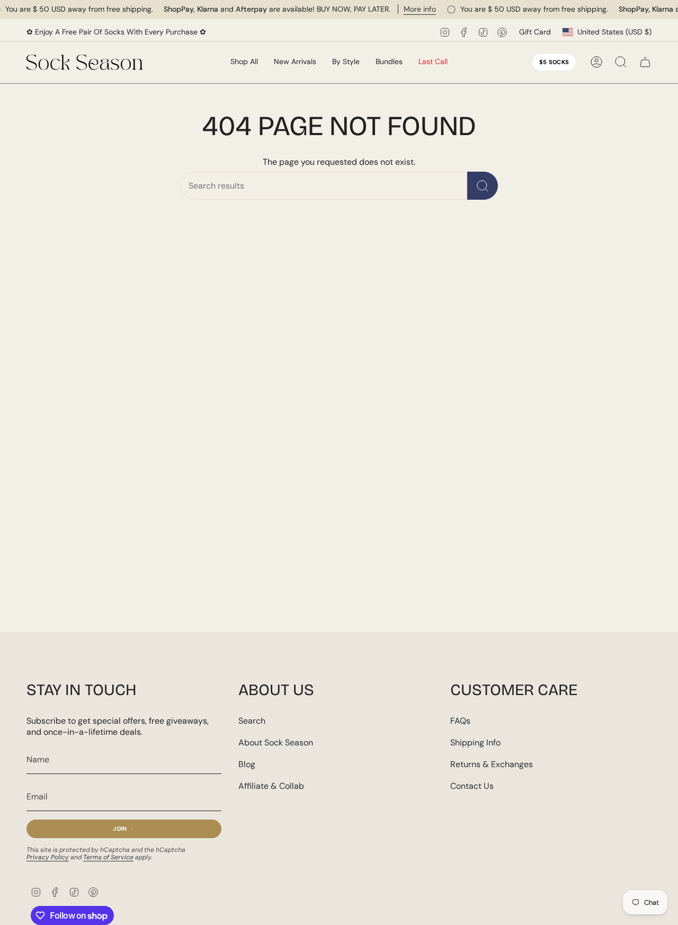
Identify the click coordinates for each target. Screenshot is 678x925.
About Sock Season (275, 742)
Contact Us (472, 785)
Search (251, 720)
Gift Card (535, 32)
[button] (295, 62)
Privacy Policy (47, 857)
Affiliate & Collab (271, 785)
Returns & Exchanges (491, 764)
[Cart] (645, 62)
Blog (246, 764)
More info (420, 9)
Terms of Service (108, 857)
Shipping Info (475, 742)
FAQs (460, 720)
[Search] (482, 186)
